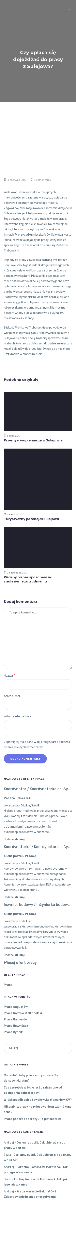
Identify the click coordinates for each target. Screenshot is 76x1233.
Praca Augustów (16, 1007)
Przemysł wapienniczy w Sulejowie (33, 440)
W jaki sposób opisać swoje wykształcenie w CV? (38, 1100)
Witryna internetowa (17, 716)
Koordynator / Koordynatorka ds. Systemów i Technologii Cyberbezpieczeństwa (38, 789)
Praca (8, 985)
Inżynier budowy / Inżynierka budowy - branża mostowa (38, 904)
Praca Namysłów (15, 1019)
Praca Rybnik (13, 1032)
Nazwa (9, 675)
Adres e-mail (13, 696)
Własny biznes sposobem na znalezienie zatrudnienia (28, 579)
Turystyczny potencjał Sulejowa (31, 519)
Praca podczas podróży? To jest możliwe (32, 1119)
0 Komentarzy (42, 179)
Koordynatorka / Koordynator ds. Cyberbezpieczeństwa (38, 847)
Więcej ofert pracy (20, 962)
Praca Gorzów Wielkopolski (23, 1013)
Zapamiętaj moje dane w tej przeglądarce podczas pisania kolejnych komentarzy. (37, 744)
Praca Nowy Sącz (16, 1026)
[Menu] (70, 9)
